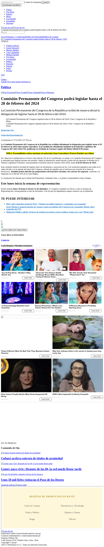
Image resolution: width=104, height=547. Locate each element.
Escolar (9, 71)
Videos (9, 10)
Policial (9, 14)
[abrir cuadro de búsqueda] (45, 2)
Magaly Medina (12, 50)
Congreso (5, 240)
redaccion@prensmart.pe (12, 135)
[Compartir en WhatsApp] (47, 92)
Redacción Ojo (7, 130)
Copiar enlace (22, 230)
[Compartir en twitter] (21, 92)
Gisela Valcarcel (12, 48)
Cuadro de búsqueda (32, 2)
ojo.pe (3, 37)
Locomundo (11, 19)
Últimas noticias (12, 46)
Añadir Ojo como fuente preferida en (16, 82)
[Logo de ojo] (7, 28)
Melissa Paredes (12, 55)
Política (9, 61)
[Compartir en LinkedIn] (33, 92)
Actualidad (10, 21)
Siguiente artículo (8, 485)
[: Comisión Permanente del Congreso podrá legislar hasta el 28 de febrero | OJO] (34, 39)
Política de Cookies (50, 37)
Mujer (8, 16)
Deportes (9, 23)
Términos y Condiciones (16, 37)
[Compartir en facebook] (8, 92)
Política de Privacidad (34, 37)
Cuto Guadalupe (12, 52)
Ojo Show (10, 12)
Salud (8, 68)
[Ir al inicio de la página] (7, 438)
